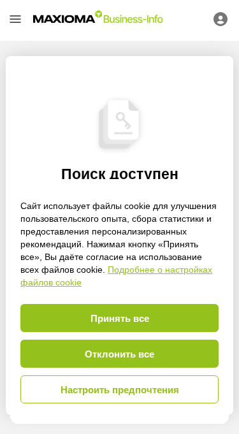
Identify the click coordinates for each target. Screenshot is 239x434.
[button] (15, 19)
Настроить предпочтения (120, 389)
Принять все (120, 318)
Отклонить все (119, 354)
